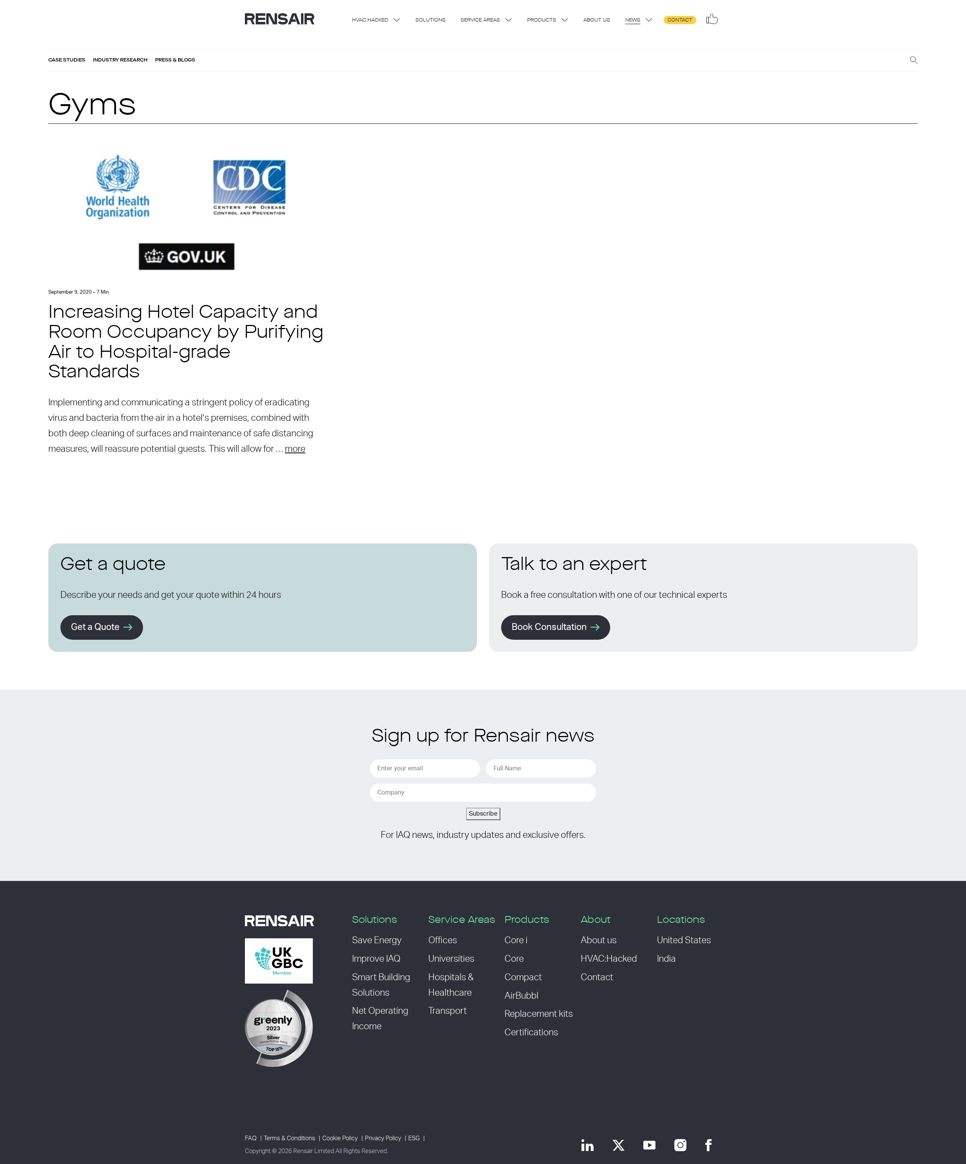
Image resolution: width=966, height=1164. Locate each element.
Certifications (531, 1032)
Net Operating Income (380, 1019)
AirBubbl (521, 996)
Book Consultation (549, 627)
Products (541, 20)
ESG (414, 1138)
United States (684, 940)
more (295, 449)
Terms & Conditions (289, 1138)
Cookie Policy (340, 1138)
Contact (680, 20)
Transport (447, 1011)
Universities (451, 959)
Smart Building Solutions (381, 985)
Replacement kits (539, 1014)
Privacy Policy (383, 1138)
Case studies (66, 60)
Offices (442, 940)
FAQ (251, 1138)
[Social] (712, 19)
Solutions (430, 20)
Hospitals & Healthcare (451, 985)
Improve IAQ (376, 959)
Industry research (120, 60)
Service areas (480, 20)
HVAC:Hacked (370, 20)
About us (596, 20)
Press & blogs (175, 60)
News (632, 20)
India (666, 959)
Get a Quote (95, 627)
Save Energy (376, 940)
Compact (523, 977)
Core (514, 959)
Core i (516, 940)
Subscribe (483, 814)
